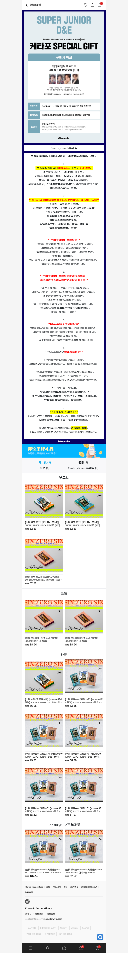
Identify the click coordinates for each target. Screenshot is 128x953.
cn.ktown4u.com (54, 918)
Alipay (63, 928)
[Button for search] (85, 5)
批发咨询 (51, 913)
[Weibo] (27, 901)
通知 (48, 886)
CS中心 (28, 913)
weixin (74, 928)
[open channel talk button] (100, 937)
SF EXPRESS (65, 934)
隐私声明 (29, 892)
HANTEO (31, 928)
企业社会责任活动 (89, 886)
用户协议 (74, 886)
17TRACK (50, 934)
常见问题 (57, 886)
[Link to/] (92, 5)
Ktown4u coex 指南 (34, 886)
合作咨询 (39, 913)
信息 (66, 886)
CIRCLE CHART (48, 928)
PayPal (85, 928)
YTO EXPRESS (33, 934)
